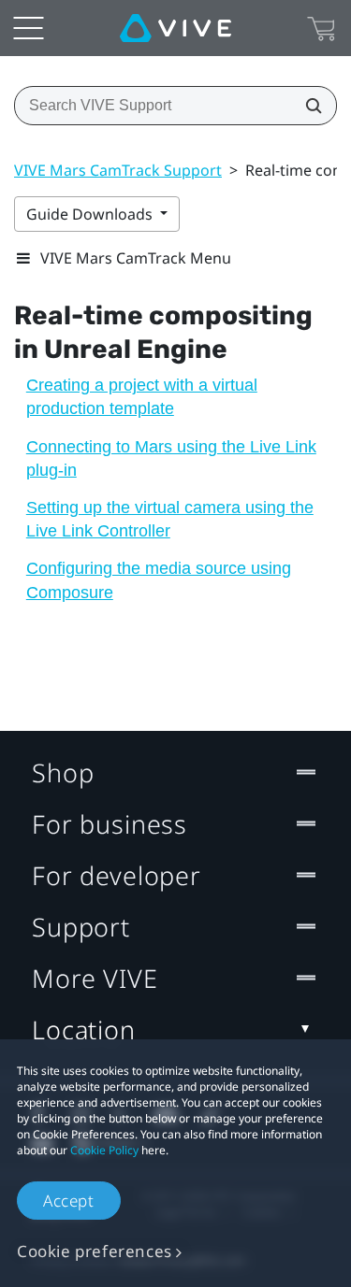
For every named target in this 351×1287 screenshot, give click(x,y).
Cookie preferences (94, 1251)
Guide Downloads (91, 214)
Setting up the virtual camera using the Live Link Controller (170, 519)
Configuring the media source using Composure (158, 580)
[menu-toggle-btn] (28, 28)
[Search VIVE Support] (308, 105)
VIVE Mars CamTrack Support (118, 170)
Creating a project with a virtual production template (141, 397)
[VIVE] (175, 28)
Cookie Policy (104, 1150)
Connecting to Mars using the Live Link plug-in (171, 458)
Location (84, 1029)
